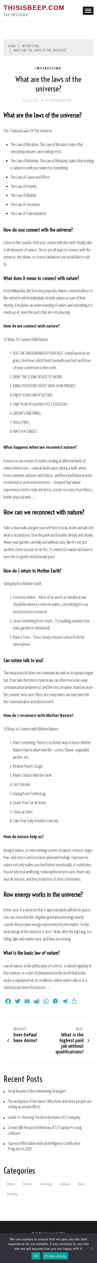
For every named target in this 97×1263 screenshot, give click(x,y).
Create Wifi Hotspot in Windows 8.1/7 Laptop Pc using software (44, 1130)
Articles (27, 1184)
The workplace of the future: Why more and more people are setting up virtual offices (50, 1104)
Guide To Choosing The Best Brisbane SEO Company (44, 1117)
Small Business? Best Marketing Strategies (37, 1091)
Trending (12, 1194)
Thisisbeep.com (34, 7)
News (81, 1184)
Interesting (48, 68)
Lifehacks (65, 1184)
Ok (36, 1256)
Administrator (60, 100)
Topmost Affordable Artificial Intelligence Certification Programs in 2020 (44, 1146)
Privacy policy (55, 1256)
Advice (11, 1184)
